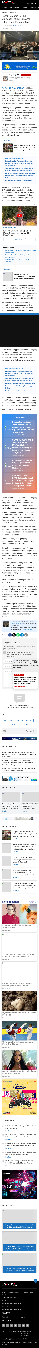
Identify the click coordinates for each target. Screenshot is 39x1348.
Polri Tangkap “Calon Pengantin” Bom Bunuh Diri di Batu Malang (20, 1127)
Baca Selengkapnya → (20, 686)
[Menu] (35, 3)
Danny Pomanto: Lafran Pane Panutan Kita (17, 720)
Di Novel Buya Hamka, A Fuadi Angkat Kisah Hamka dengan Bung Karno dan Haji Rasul (20, 1144)
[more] (36, 1205)
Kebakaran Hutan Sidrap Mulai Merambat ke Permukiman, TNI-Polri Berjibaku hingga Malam (20, 176)
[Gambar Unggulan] (19, 59)
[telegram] (22, 635)
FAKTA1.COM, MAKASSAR (13, 88)
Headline (13, 12)
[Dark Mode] (28, 3)
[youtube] (23, 1325)
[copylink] (26, 635)
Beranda (4, 12)
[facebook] (10, 635)
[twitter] (14, 635)
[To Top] (35, 1281)
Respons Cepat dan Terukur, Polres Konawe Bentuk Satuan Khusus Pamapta (20, 1153)
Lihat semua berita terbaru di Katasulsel (18, 181)
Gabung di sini (27, 629)
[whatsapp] (18, 635)
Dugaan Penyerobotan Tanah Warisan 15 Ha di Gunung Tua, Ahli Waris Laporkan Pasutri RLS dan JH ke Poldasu (25, 148)
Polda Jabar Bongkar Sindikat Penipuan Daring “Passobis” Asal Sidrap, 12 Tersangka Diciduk (24, 885)
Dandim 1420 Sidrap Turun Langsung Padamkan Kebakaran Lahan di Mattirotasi (18, 770)
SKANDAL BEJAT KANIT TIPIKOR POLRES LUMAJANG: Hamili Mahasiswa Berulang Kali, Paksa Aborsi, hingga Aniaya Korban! (25, 276)
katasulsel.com (16, 623)
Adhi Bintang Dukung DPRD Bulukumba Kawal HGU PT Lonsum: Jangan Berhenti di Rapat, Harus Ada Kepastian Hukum (22, 481)
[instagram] (19, 1325)
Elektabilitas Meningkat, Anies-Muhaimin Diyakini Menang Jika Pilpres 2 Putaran (19, 1162)
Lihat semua (19, 82)
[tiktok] (27, 1325)
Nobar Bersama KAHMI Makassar (24, 725)
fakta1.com (17, 26)
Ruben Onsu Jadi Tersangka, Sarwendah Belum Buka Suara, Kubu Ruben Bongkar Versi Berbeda (19, 163)
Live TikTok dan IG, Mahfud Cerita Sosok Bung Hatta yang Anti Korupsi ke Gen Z (21, 1136)
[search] (32, 3)
